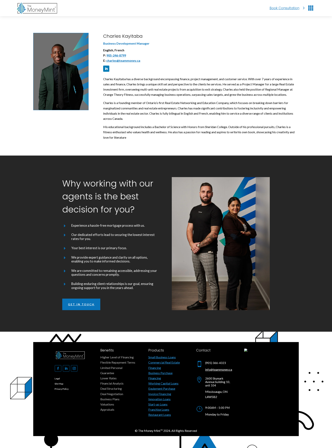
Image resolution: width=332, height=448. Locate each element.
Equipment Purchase (161, 388)
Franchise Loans (158, 409)
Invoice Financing (159, 394)
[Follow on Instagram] (74, 368)
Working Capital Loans (163, 383)
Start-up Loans (158, 404)
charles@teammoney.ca (123, 60)
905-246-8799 (116, 55)
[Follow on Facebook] (58, 368)
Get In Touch (81, 304)
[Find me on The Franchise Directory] (245, 350)
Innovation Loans (159, 399)
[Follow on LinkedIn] (106, 69)
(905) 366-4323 (215, 363)
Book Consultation (284, 8)
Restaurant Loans (159, 414)
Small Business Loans (162, 357)
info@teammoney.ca (218, 369)
